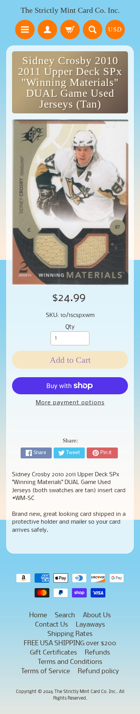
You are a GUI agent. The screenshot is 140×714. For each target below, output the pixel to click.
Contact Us (51, 625)
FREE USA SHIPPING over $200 (70, 643)
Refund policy (98, 671)
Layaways (90, 625)
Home (38, 615)
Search (65, 615)
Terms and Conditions (70, 662)
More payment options (70, 403)
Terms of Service (45, 671)
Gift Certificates (53, 653)
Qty (70, 327)
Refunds (97, 653)
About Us (97, 615)
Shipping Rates (70, 634)
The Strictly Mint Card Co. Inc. (70, 10)
